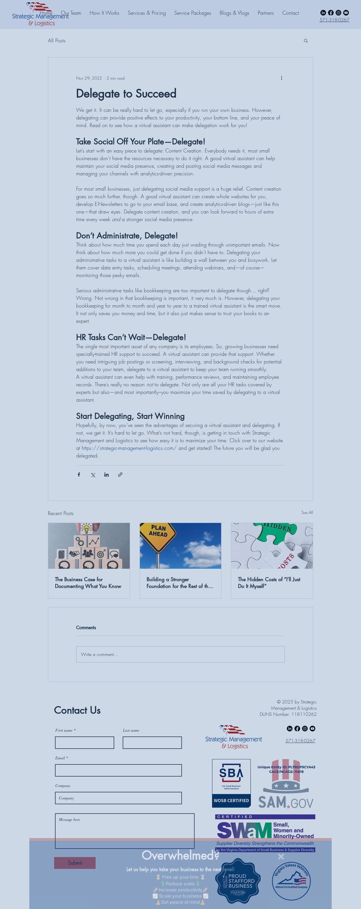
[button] (300, 824)
